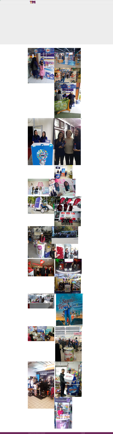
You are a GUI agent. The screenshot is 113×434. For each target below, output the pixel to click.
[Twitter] (84, 433)
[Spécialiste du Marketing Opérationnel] (32, 2)
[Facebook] (81, 433)
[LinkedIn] (82, 433)
